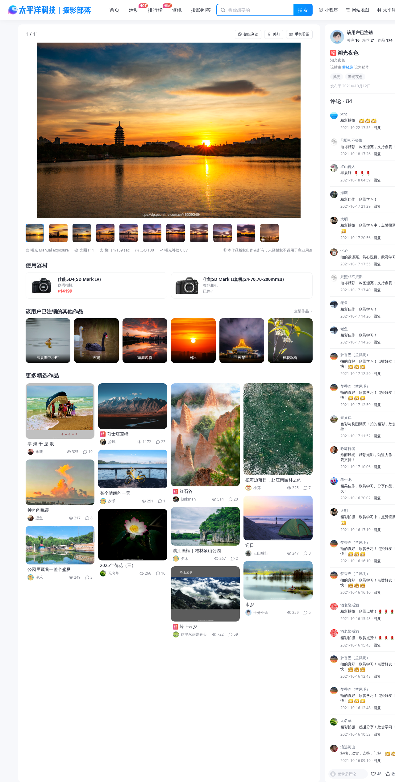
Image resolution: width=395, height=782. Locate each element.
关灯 (276, 34)
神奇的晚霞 (38, 510)
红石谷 (186, 491)
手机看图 (302, 34)
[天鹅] (96, 340)
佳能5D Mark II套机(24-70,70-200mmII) (243, 279)
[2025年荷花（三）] (132, 534)
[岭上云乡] (205, 594)
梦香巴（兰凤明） (355, 355)
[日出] (193, 340)
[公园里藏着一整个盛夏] (60, 545)
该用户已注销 (360, 32)
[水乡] (278, 580)
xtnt (343, 114)
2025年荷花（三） (118, 565)
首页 (114, 9)
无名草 (345, 720)
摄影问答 (201, 9)
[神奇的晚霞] (60, 482)
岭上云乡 (188, 626)
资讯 (177, 9)
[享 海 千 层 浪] (60, 411)
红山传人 (347, 166)
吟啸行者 (347, 448)
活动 (134, 9)
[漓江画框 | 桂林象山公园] (205, 526)
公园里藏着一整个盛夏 (49, 569)
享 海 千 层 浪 (40, 444)
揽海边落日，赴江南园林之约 (273, 480)
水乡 (249, 604)
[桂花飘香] (290, 340)
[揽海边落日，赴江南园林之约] (278, 429)
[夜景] (241, 340)
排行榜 (155, 9)
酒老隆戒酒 (349, 605)
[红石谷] (205, 434)
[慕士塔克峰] (132, 406)
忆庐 (344, 250)
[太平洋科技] (32, 10)
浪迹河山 (347, 747)
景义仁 (345, 417)
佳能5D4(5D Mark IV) (79, 279)
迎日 (249, 545)
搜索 (303, 9)
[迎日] (278, 518)
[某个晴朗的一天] (132, 469)
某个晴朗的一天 (115, 493)
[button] (54, 130)
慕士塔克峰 (118, 434)
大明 (344, 219)
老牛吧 (345, 479)
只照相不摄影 (351, 140)
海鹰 (344, 193)
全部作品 (301, 311)
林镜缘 (347, 67)
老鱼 (344, 303)
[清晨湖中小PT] (48, 340)
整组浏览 (250, 34)
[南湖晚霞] (145, 340)
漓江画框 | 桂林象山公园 (197, 550)
